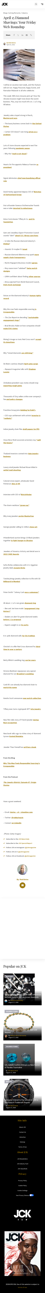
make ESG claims (10, 328)
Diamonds (9, 976)
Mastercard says (10, 118)
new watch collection (32, 698)
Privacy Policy (22, 1181)
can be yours (30, 660)
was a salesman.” (32, 592)
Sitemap (22, 1142)
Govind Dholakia (16, 736)
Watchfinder (26, 494)
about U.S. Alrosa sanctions (26, 235)
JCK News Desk (13, 1071)
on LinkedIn (16, 823)
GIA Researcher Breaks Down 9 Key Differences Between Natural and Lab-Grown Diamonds (23, 995)
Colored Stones (12, 1011)
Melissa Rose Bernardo (18, 1035)
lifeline (6, 244)
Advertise (22, 1137)
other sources (34, 276)
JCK (5, 4)
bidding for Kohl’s (27, 410)
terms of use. (22, 1287)
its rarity (24, 625)
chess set (33, 527)
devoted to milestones (22, 208)
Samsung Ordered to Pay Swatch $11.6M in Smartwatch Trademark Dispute (21, 1101)
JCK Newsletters (22, 1159)
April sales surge (31, 364)
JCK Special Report (25, 843)
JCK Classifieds (22, 1169)
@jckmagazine (30, 847)
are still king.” (27, 353)
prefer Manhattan (26, 516)
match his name (10, 687)
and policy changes (14, 399)
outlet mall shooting (12, 470)
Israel (24, 249)
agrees (34, 263)
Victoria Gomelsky (16, 1000)
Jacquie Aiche (19, 568)
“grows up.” (24, 505)
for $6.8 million (28, 635)
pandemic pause (23, 148)
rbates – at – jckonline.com (21, 812)
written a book (30, 747)
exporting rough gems (12, 385)
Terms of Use (22, 1147)
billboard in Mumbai (11, 581)
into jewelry (36, 709)
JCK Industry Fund (22, 1164)
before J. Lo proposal (12, 619)
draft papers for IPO (31, 429)
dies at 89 (16, 483)
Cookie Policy (22, 1185)
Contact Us (22, 1132)
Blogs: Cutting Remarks (12, 13)
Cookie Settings (22, 1190)
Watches (9, 1081)
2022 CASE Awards (11, 554)
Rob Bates (12, 43)
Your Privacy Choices (22, 1195)
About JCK (22, 1127)
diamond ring (30, 603)
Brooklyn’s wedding (25, 674)
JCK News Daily (23, 839)
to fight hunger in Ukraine (22, 540)
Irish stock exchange (12, 285)
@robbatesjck (17, 817)
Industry (25, 13)
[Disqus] (22, 928)
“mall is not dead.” (19, 153)
